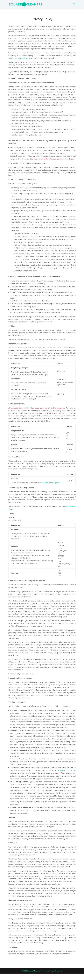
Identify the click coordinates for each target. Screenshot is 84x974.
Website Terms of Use (19, 58)
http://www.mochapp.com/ (51, 483)
